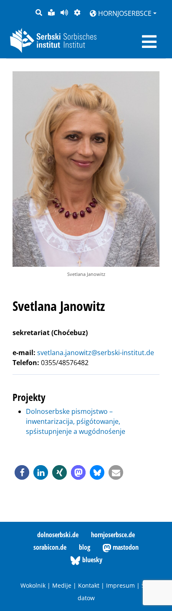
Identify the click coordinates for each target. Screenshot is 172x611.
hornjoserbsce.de (113, 534)
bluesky (91, 559)
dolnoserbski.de (57, 534)
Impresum (120, 585)
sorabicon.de (49, 547)
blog (84, 547)
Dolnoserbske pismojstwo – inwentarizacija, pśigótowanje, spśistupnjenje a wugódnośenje (75, 421)
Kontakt (88, 585)
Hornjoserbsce (124, 13)
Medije (61, 585)
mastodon (125, 547)
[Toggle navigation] (149, 41)
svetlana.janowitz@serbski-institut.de (95, 352)
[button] (22, 472)
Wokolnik (33, 585)
